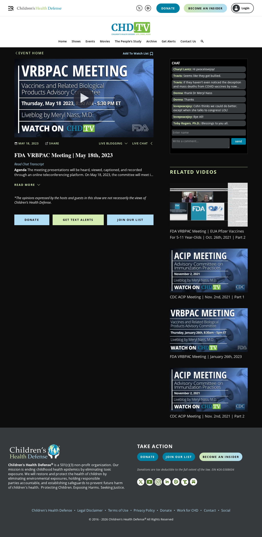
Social (225, 510)
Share (54, 143)
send (238, 141)
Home (62, 41)
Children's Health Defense (52, 510)
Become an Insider (221, 457)
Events (90, 41)
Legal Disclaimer (90, 510)
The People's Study (128, 41)
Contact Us (188, 41)
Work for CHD (188, 510)
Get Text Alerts (78, 220)
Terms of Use (118, 510)
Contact (210, 510)
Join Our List (130, 220)
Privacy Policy (144, 510)
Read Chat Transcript (29, 164)
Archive (151, 41)
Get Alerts (169, 41)
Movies (105, 41)
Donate (32, 220)
